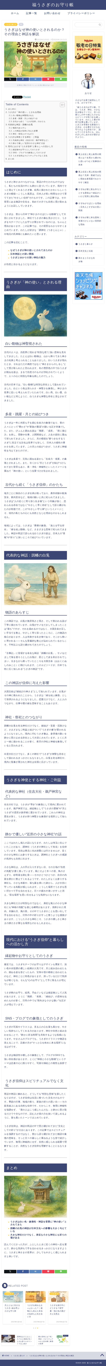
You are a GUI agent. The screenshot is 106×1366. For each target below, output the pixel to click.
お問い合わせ (52, 13)
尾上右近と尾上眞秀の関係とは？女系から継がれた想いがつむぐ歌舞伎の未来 (89, 159)
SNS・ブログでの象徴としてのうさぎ (29, 153)
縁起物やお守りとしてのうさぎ (26, 150)
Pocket (27, 97)
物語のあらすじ (19, 128)
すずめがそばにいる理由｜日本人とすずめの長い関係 (89, 206)
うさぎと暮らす (11, 24)
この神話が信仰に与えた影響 (25, 131)
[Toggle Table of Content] (61, 104)
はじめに (12, 109)
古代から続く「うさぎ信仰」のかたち (29, 121)
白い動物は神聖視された (23, 115)
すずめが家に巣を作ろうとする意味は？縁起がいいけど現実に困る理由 (89, 192)
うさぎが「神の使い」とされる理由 (24, 112)
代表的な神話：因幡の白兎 (20, 124)
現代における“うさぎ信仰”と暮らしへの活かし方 (30, 146)
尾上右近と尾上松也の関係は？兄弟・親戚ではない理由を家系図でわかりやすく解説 (89, 177)
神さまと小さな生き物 (86, 260)
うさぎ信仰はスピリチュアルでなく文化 (30, 156)
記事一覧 (31, 13)
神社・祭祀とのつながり (23, 134)
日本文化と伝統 (85, 251)
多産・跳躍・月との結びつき (25, 118)
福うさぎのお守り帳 (53, 4)
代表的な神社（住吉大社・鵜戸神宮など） (31, 140)
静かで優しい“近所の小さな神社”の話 (29, 143)
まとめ (11, 159)
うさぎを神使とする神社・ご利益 (23, 137)
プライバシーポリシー (81, 13)
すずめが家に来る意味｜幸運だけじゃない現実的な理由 (89, 221)
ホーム (15, 13)
